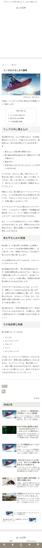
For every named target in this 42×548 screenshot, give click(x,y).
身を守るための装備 (17, 118)
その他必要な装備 (16, 121)
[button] (3, 391)
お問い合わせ (31, 541)
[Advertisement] (21, 36)
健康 (10, 541)
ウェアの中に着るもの (17, 115)
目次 (18, 111)
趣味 (5, 386)
